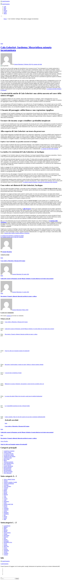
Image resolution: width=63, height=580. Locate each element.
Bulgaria (6, 494)
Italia (2, 43)
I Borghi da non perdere (9, 456)
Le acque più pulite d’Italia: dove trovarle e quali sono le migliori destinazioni (23, 396)
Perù (5, 538)
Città (5, 6)
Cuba (5, 500)
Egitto (5, 502)
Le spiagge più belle (8, 453)
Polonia (5, 539)
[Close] (1, 577)
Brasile (5, 493)
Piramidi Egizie (7, 468)
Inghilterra (6, 513)
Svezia (5, 547)
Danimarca (6, 501)
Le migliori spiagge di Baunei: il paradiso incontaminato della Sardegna (40, 182)
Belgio (5, 490)
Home (5, 18)
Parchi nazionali (7, 467)
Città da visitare (7, 452)
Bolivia (5, 491)
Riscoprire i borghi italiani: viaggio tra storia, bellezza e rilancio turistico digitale (24, 364)
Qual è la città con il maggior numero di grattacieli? (17, 350)
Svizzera (6, 549)
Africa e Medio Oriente (9, 479)
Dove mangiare (7, 464)
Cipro (5, 497)
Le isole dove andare (9, 455)
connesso (9, 315)
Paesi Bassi (6, 535)
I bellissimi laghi (8, 457)
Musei (5, 13)
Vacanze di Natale (8, 471)
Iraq (5, 515)
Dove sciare (6, 459)
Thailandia (6, 550)
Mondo (5, 531)
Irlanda (5, 516)
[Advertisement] (31, 31)
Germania (6, 508)
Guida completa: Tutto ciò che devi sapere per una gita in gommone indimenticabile (25, 416)
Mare (5, 8)
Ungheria (6, 553)
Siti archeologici (8, 470)
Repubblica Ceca (8, 542)
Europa (5, 505)
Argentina (6, 485)
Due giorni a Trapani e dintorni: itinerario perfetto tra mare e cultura (19, 296)
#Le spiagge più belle (37, 64)
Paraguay (6, 536)
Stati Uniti (6, 546)
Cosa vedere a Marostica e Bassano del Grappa (13, 260)
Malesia (5, 527)
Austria (5, 489)
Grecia (5, 511)
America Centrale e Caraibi (10, 482)
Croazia (5, 498)
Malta (5, 528)
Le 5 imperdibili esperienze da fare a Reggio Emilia (17, 405)
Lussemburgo (7, 525)
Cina (5, 496)
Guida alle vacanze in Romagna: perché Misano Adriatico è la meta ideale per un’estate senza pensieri (27, 278)
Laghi (5, 12)
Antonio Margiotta (18, 64)
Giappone (6, 509)
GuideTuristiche (4, 563)
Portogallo (6, 541)
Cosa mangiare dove (9, 463)
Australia (6, 487)
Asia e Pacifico (4, 441)
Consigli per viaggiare (9, 451)
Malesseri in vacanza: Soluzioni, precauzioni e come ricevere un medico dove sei (24, 383)
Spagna (5, 545)
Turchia (5, 552)
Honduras (6, 512)
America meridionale (9, 483)
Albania (6, 480)
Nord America (7, 532)
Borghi (5, 10)
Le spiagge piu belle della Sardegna (49, 148)
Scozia (5, 543)
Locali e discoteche (8, 466)
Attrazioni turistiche (8, 462)
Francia (5, 507)
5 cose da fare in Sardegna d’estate (13, 372)
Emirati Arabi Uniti (8, 504)
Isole (5, 9)
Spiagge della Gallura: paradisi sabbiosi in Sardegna (16, 233)
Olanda (5, 534)
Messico (6, 530)
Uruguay (6, 554)
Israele (5, 518)
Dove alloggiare (7, 473)
